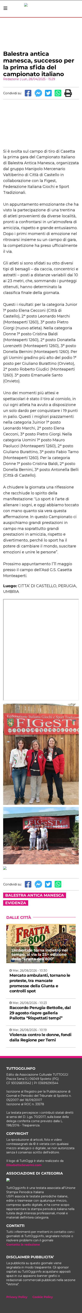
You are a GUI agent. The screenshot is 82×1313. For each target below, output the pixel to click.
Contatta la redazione (23, 1244)
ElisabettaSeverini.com (24, 1165)
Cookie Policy (42, 1297)
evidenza (15, 903)
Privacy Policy (16, 1297)
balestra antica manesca (34, 895)
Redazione (11, 79)
